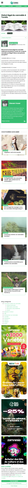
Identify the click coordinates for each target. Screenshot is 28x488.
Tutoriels (6, 316)
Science (6, 320)
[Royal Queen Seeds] (14, 417)
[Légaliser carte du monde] (14, 145)
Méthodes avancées (12, 307)
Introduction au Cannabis (11, 315)
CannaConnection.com (14, 2)
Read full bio (6, 121)
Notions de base (11, 305)
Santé (5, 323)
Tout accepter (14, 481)
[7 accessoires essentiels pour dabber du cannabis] (14, 255)
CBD (5, 313)
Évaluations (7, 318)
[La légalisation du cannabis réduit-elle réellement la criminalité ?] (14, 171)
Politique (6, 321)
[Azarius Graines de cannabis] (14, 380)
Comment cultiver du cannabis (12, 303)
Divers (8, 310)
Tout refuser (14, 486)
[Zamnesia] (14, 343)
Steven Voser (13, 43)
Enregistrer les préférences (14, 483)
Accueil (3, 33)
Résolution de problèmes (13, 308)
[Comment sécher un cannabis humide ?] (14, 227)
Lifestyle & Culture (8, 312)
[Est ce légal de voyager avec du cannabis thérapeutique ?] (14, 200)
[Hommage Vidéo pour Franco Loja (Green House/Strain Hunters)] (14, 282)
